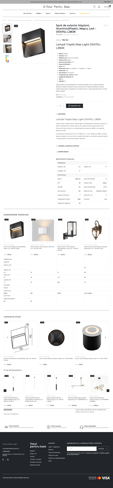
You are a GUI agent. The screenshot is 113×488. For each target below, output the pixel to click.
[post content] (16, 230)
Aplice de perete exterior (37, 244)
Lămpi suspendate (8, 396)
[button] (13, 43)
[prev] (104, 25)
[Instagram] (8, 459)
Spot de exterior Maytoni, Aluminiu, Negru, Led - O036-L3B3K (56, 358)
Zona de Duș (27, 13)
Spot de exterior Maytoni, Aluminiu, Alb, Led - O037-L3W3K (91, 358)
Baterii (48, 13)
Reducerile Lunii (85, 13)
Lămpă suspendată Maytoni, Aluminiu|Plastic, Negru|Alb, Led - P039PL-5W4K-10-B (34, 399)
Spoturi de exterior (68, 97)
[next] (107, 25)
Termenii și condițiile (92, 453)
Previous (7, 25)
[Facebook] (3, 459)
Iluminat (72, 13)
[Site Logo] (56, 6)
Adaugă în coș (76, 106)
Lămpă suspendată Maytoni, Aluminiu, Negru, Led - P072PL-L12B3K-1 (55, 399)
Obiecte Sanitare (60, 13)
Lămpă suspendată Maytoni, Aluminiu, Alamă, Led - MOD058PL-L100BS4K (99, 399)
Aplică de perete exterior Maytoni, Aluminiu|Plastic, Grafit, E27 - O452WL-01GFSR (68, 248)
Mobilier (38, 13)
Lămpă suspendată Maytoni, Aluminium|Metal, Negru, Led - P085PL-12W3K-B (12, 399)
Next (7, 62)
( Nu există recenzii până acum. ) (71, 34)
